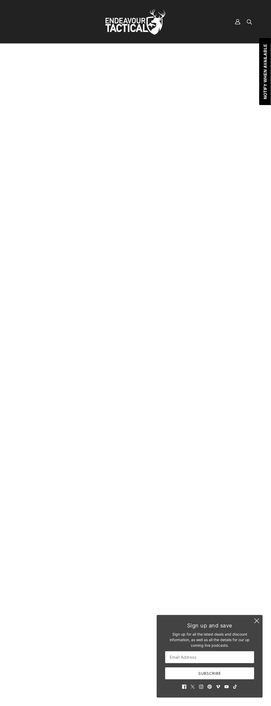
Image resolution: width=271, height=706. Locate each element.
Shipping (111, 643)
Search (109, 632)
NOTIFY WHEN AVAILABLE (228, 196)
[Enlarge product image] (110, 138)
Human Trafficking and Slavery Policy (135, 660)
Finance (110, 637)
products (215, 64)
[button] (230, 465)
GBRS (199, 126)
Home (198, 64)
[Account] (237, 21)
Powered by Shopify (135, 687)
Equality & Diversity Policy (125, 654)
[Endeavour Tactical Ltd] (135, 21)
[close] (256, 620)
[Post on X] (205, 465)
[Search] (249, 22)
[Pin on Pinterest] (213, 465)
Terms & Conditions (120, 648)
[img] (184, 686)
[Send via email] (222, 465)
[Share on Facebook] (196, 465)
